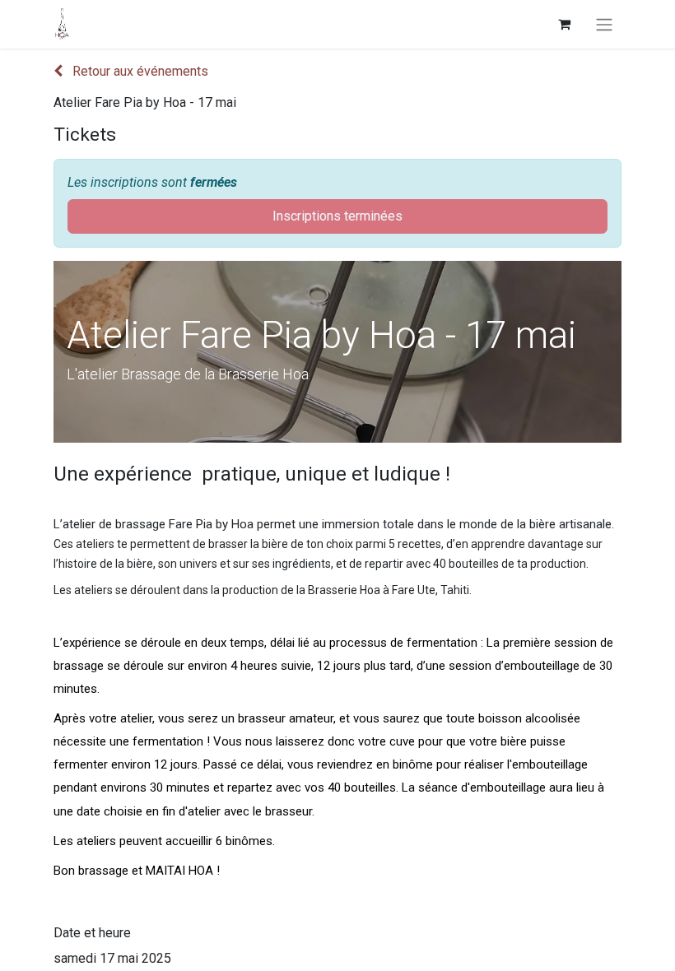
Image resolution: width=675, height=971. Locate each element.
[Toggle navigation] (604, 24)
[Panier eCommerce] (563, 23)
